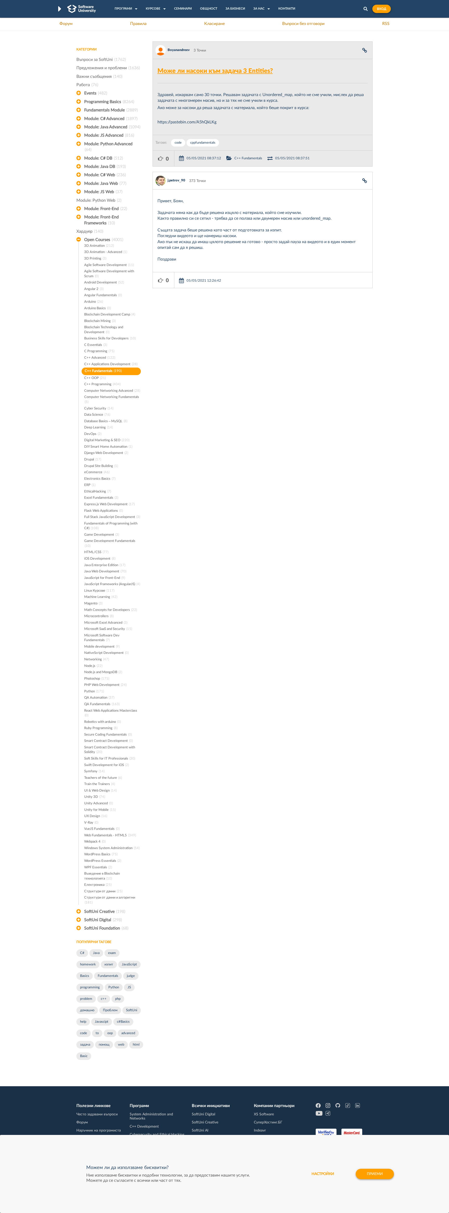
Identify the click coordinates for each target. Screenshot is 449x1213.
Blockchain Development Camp (109, 314)
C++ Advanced (99, 357)
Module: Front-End (105, 209)
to (97, 1033)
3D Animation (99, 246)
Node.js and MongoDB (103, 672)
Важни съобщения (99, 76)
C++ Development (144, 1126)
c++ (104, 999)
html (136, 1044)
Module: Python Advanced (108, 147)
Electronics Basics (99, 479)
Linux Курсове (99, 590)
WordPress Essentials (102, 861)
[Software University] (81, 9)
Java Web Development (105, 571)
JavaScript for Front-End (104, 578)
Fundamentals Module (111, 110)
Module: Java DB (105, 167)
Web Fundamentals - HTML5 (110, 835)
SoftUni (131, 1010)
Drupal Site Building (101, 466)
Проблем (110, 1010)
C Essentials (95, 345)
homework (88, 964)
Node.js (93, 666)
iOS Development (99, 558)
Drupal (92, 459)
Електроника (97, 885)
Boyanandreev (179, 50)
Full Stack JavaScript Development (112, 517)
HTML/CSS (96, 552)
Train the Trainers (99, 784)
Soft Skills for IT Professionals (109, 758)
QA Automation (99, 697)
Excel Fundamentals (101, 498)
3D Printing (95, 258)
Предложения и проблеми (108, 68)
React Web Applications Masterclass (110, 713)
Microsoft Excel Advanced (105, 622)
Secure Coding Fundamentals (108, 734)
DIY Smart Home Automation (108, 446)
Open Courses (103, 240)
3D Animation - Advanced (105, 252)
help (83, 1022)
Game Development (101, 534)
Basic (84, 1056)
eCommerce (96, 472)
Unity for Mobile (100, 810)
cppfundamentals (202, 142)
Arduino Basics (97, 308)
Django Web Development (106, 453)
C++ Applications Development (110, 364)
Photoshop (96, 678)
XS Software (264, 1114)
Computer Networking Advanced (112, 391)
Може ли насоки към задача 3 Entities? (215, 71)
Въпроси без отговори (303, 24)
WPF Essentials (98, 867)
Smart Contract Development (108, 741)
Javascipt (101, 1022)
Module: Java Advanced (112, 127)
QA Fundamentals (102, 704)
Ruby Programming (100, 728)
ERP (89, 485)
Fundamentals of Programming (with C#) (110, 526)
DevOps (92, 434)
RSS (385, 24)
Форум (66, 24)
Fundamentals (108, 976)
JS (129, 987)
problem (86, 999)
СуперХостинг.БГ (268, 1122)
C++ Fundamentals (103, 371)
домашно (87, 1010)
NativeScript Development (106, 653)
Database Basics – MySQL (105, 421)
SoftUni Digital (103, 920)
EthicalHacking (97, 491)
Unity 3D (94, 797)
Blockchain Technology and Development (103, 330)
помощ (104, 1044)
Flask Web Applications (103, 511)
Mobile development (102, 646)
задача (85, 1044)
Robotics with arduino (102, 722)
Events (95, 93)
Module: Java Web (105, 183)
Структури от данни (103, 891)
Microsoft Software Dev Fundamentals (102, 638)
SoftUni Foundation (106, 928)
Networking (96, 659)
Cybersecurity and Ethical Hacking (157, 1134)
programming (90, 987)
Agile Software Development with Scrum (109, 274)
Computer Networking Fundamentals (111, 399)
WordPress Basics (100, 854)
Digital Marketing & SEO (106, 440)
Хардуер (89, 231)
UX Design (95, 816)
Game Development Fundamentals (109, 543)
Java (96, 953)
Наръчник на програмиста (98, 1130)
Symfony (94, 771)
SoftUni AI (200, 1130)
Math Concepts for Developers (110, 610)
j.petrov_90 (176, 180)
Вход (381, 8)
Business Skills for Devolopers (110, 338)
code (83, 1033)
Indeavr (260, 1130)
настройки (323, 1174)
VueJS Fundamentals (102, 829)
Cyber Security (98, 408)
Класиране (214, 24)
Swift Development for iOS (106, 765)
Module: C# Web (105, 175)
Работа (87, 85)
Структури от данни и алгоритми (109, 900)
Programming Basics (109, 102)
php (118, 999)
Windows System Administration (112, 848)
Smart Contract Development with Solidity (109, 750)
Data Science (97, 414)
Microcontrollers (99, 616)
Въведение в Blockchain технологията (102, 876)
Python (94, 691)
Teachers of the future (103, 778)
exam (112, 953)
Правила (138, 24)
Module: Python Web (98, 200)
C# (82, 953)
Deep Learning (98, 427)
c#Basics (123, 1022)
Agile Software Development (109, 265)
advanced (128, 1033)
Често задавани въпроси (97, 1114)
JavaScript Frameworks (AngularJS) (112, 584)
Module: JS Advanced (109, 135)
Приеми (375, 1174)
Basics (84, 976)
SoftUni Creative (104, 911)
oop (110, 1033)
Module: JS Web (103, 192)
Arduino (93, 302)
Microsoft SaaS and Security (108, 629)
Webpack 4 (94, 841)
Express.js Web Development (109, 504)
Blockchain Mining (100, 321)
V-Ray (91, 822)
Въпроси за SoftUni (101, 60)
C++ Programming (102, 384)
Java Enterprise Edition (104, 565)
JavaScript (129, 964)
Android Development (104, 282)
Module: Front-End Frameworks (101, 220)
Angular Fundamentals (103, 295)
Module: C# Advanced (110, 119)
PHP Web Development (105, 685)
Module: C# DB (103, 158)
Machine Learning (100, 597)
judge (131, 976)
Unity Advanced (98, 803)
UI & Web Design (100, 790)
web (121, 1044)
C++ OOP (95, 378)
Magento (93, 603)
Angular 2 (93, 289)
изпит (108, 964)
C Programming (99, 351)
